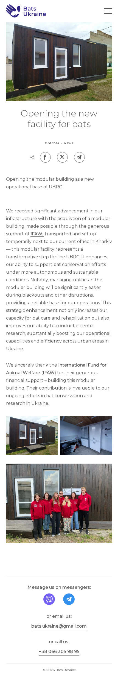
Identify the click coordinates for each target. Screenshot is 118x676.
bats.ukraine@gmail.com (59, 626)
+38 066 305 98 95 (59, 651)
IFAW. (37, 233)
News (68, 143)
